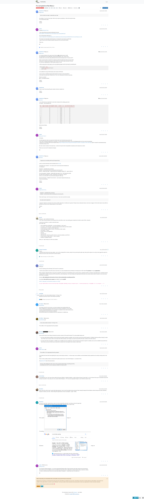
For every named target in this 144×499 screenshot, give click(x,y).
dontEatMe (41, 293)
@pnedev (46, 10)
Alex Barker (41, 388)
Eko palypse (41, 303)
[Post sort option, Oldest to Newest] (101, 8)
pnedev (40, 28)
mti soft (40, 217)
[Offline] (37, 11)
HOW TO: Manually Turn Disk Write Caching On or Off (49, 281)
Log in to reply (105, 7)
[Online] (37, 318)
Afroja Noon (41, 401)
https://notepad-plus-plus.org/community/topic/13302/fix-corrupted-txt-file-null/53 (74, 142)
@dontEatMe (47, 303)
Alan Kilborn (41, 318)
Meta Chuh (41, 331)
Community (43, 1)
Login (42, 486)
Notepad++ (76, 492)
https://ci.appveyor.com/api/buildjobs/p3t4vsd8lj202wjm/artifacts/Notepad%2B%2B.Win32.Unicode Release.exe (60, 36)
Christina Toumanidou (43, 249)
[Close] (107, 478)
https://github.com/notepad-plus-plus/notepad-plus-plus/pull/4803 (51, 33)
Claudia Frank (41, 10)
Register (38, 486)
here (59, 163)
